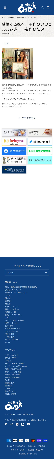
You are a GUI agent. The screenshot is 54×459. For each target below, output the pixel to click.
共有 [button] (6, 43)
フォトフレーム (11, 331)
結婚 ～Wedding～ (13, 314)
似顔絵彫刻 (9, 383)
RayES (8, 380)
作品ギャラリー (11, 358)
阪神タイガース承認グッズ (16, 292)
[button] (5, 7)
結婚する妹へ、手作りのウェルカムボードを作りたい (22, 17)
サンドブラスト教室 (13, 371)
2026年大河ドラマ (13, 290)
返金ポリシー (42, 446)
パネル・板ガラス (12, 339)
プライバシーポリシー (18, 450)
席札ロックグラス (12, 309)
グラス (8, 295)
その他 (8, 342)
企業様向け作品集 (12, 377)
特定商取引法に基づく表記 (28, 454)
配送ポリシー (40, 450)
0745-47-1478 (25, 414)
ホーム (4, 17)
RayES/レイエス (12, 306)
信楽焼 (8, 298)
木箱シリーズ (10, 312)
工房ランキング (11, 355)
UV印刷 (8, 360)
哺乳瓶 (8, 303)
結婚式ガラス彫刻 (12, 374)
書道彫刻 (8, 385)
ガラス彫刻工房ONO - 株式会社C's (24, 446)
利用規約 (31, 450)
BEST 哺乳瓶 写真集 (15, 363)
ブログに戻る (29, 118)
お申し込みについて (13, 369)
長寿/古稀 (9, 325)
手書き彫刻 (9, 337)
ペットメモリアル (12, 328)
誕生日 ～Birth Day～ (15, 320)
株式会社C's (10, 391)
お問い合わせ (10, 394)
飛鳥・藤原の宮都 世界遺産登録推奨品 (21, 287)
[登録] (46, 272)
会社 (7, 317)
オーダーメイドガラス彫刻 (16, 366)
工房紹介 (8, 388)
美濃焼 (8, 301)
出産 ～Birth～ (12, 323)
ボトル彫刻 (9, 334)
